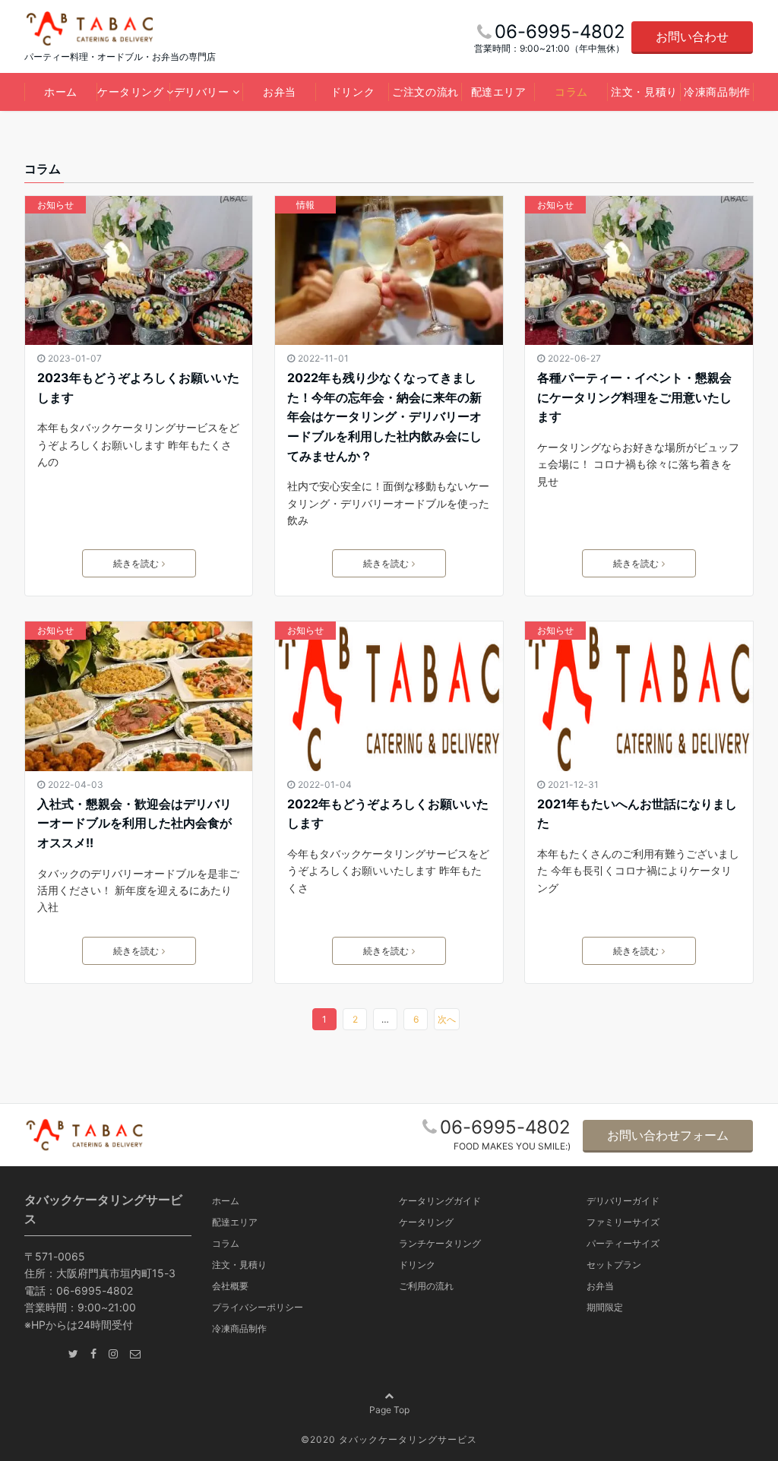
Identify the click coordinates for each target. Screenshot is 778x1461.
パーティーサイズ (623, 1243)
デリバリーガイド (623, 1200)
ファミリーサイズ (623, 1222)
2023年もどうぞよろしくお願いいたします (138, 387)
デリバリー (201, 91)
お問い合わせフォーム (668, 1135)
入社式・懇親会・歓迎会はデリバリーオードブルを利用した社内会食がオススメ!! (134, 823)
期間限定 (605, 1307)
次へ (447, 1019)
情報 (305, 204)
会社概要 (230, 1286)
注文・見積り (644, 91)
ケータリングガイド (440, 1200)
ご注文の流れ (425, 91)
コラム (571, 91)
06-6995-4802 (505, 1127)
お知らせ (55, 204)
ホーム (60, 91)
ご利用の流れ (426, 1286)
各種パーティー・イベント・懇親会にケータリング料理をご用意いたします (634, 397)
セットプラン (614, 1264)
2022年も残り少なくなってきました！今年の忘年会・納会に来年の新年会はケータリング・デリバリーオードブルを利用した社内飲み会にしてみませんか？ (384, 416)
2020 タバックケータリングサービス (393, 1439)
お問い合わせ (692, 36)
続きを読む (136, 563)
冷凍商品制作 (717, 91)
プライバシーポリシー (257, 1307)
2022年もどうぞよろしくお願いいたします (388, 813)
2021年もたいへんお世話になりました (637, 813)
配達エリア (499, 91)
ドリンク (352, 91)
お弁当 (279, 91)
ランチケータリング (440, 1243)
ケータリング (130, 91)
